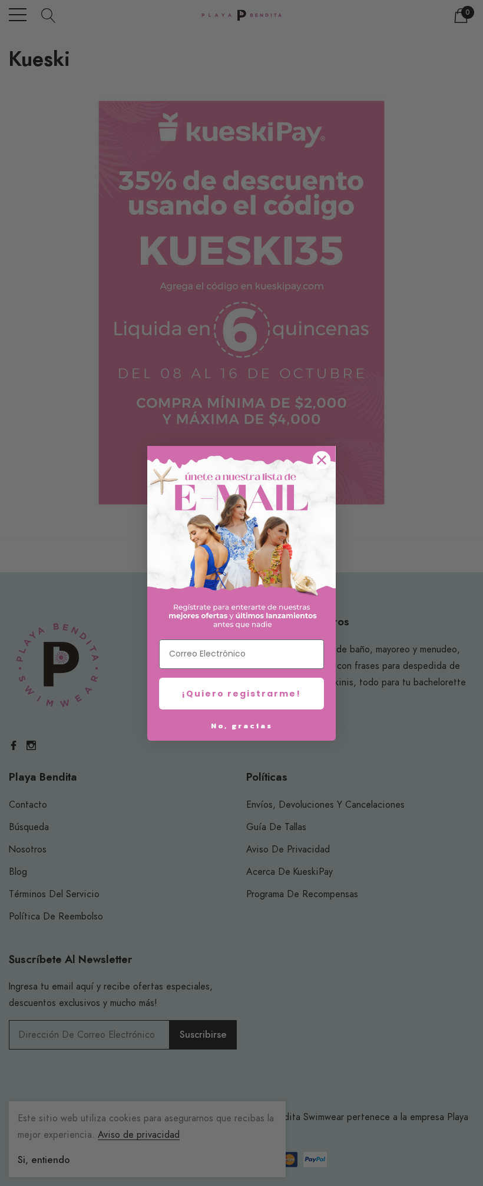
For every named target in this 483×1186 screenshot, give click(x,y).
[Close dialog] (321, 460)
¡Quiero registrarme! (241, 693)
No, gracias (242, 725)
